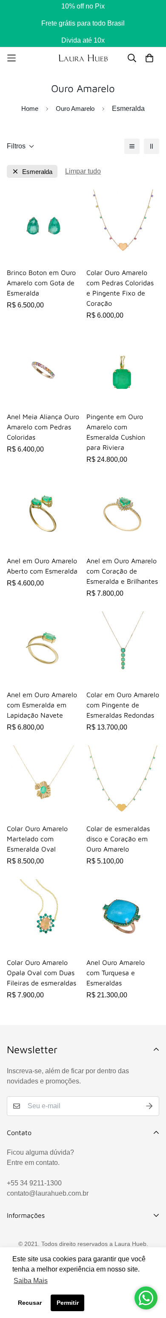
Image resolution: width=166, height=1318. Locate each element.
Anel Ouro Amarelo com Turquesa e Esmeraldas (115, 973)
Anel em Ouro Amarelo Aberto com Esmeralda (42, 566)
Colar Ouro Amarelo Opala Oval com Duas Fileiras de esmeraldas (41, 973)
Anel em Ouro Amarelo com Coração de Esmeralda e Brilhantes (122, 571)
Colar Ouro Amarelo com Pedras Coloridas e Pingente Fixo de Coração (120, 288)
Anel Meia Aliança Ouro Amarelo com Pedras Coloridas (43, 427)
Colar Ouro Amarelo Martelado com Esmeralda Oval (37, 839)
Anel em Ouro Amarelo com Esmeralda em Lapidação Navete (42, 705)
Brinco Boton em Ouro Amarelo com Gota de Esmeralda (41, 283)
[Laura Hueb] (83, 57)
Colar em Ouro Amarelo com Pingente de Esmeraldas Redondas (122, 705)
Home (29, 108)
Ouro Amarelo (75, 108)
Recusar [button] (30, 1302)
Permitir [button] (68, 1302)
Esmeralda (37, 171)
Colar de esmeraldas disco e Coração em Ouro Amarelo (118, 839)
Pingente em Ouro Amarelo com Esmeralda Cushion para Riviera (115, 432)
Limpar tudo (83, 171)
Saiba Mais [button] (31, 1280)
